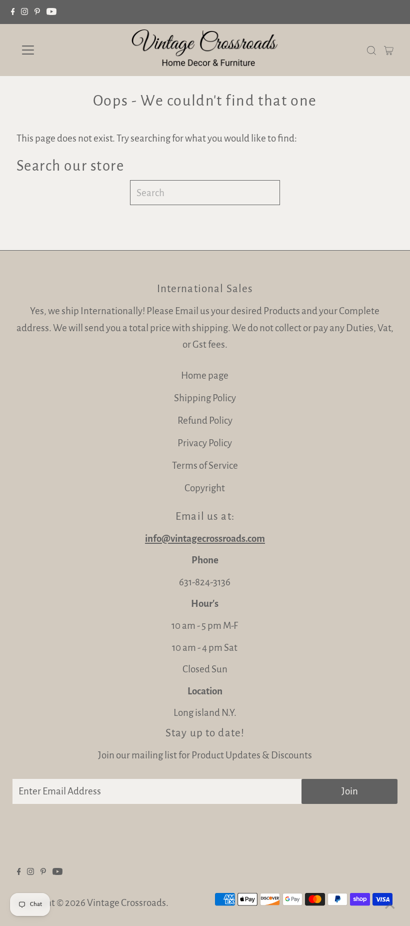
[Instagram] (24, 12)
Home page (204, 375)
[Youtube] (51, 12)
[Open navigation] (61, 50)
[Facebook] (13, 12)
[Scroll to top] (390, 906)
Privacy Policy (205, 443)
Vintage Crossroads (126, 902)
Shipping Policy (205, 398)
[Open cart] (389, 50)
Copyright (204, 488)
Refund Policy (205, 420)
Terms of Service (205, 465)
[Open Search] (371, 50)
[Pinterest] (37, 12)
